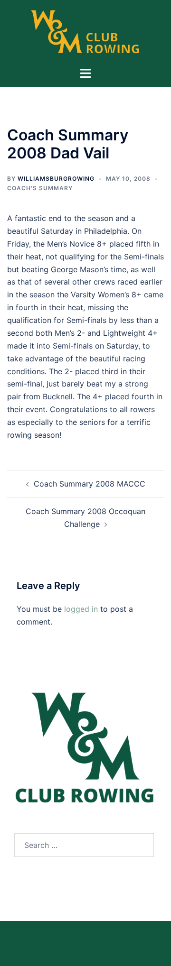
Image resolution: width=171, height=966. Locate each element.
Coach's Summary (40, 188)
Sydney (138, 949)
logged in (81, 609)
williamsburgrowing (56, 178)
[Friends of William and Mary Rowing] (85, 32)
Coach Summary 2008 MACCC (89, 483)
